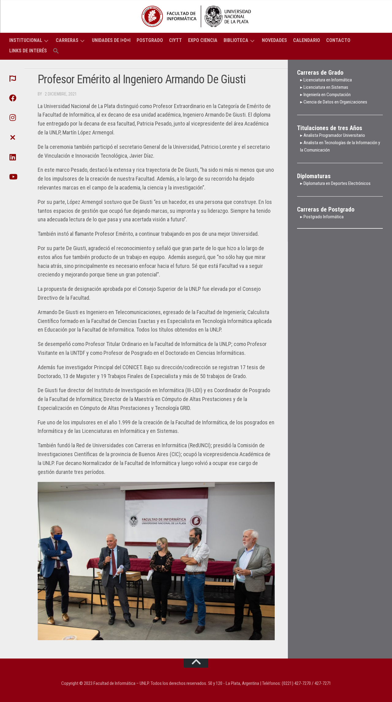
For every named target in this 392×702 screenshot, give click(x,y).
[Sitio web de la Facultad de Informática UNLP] (12, 78)
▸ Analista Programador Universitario (332, 135)
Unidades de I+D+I (111, 40)
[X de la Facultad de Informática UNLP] (12, 137)
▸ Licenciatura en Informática (326, 80)
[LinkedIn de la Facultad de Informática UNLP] (12, 157)
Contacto (338, 40)
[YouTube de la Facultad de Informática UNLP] (12, 176)
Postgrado (150, 40)
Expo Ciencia (202, 40)
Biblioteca (236, 40)
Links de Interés (28, 51)
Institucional (25, 40)
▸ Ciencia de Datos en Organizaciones (333, 102)
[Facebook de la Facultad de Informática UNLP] (12, 98)
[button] (56, 51)
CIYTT (175, 40)
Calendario (306, 40)
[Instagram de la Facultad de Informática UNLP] (12, 117)
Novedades (274, 40)
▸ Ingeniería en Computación (326, 94)
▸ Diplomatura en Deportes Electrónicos (335, 183)
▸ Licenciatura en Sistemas (324, 87)
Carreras (67, 40)
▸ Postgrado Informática (322, 217)
